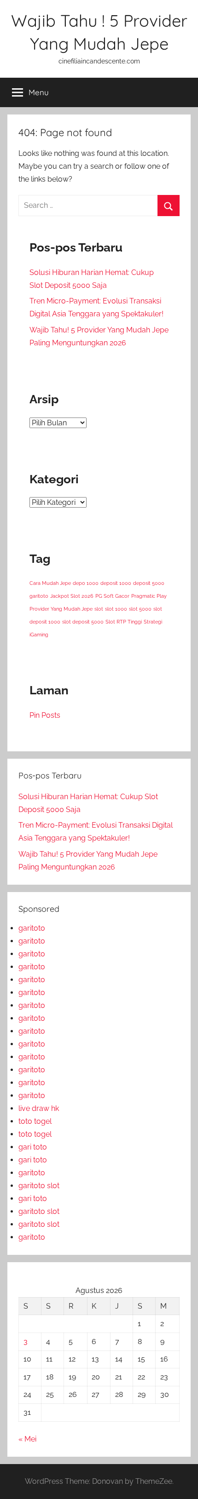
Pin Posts (44, 715)
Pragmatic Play (149, 596)
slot (98, 609)
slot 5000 (140, 609)
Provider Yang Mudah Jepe (61, 609)
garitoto (38, 596)
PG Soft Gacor (112, 596)
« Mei (27, 1439)
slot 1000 (116, 609)
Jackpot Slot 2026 (71, 596)
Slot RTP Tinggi (123, 621)
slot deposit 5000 (83, 621)
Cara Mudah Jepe (50, 583)
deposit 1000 (115, 583)
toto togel (35, 1121)
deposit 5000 (148, 583)
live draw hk (38, 1108)
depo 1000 (86, 583)
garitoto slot (38, 1185)
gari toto (32, 1147)
